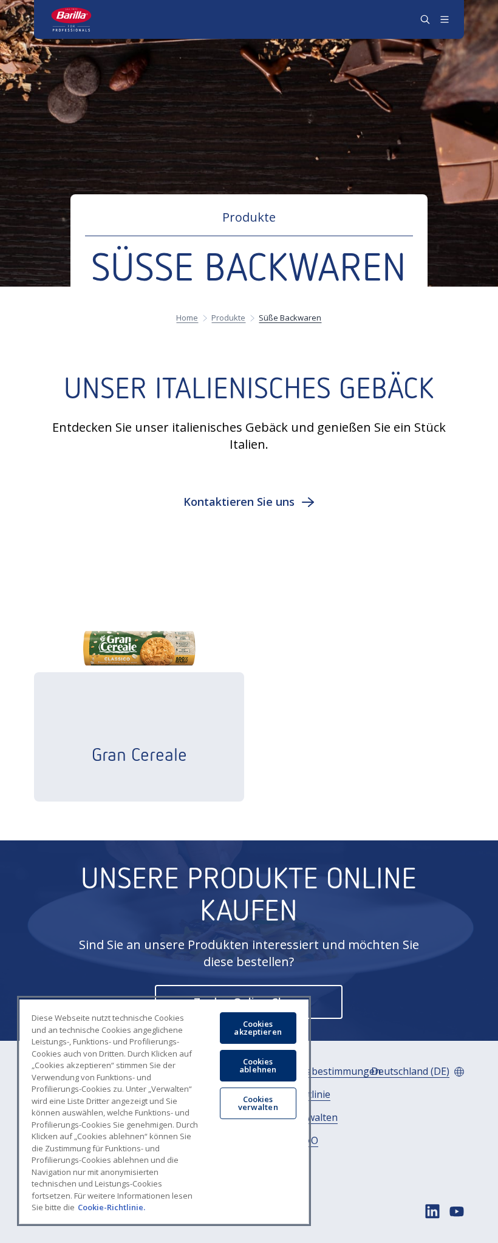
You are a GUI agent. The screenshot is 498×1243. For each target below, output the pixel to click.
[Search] (425, 19)
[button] (249, 502)
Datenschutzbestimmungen (317, 1071)
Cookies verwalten (258, 1103)
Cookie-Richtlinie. (111, 1207)
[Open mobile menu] (444, 19)
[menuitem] (317, 1071)
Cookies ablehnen (257, 1065)
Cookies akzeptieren (257, 1027)
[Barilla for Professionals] (72, 19)
